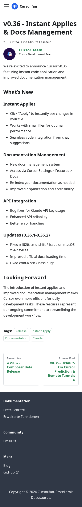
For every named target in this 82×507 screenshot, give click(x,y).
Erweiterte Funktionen (21, 416)
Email (7, 441)
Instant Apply (41, 331)
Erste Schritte (14, 410)
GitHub (9, 472)
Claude (37, 338)
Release (21, 331)
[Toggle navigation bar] (6, 6)
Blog (7, 465)
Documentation (16, 338)
